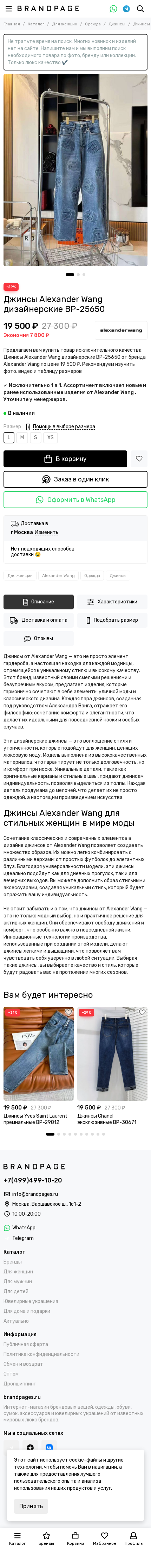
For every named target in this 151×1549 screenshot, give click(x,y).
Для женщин (64, 23)
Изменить (46, 532)
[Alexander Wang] (121, 330)
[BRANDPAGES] (48, 8)
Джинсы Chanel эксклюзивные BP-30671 (106, 1119)
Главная (12, 23)
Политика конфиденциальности (41, 1354)
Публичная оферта (26, 1344)
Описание (42, 602)
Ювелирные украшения (31, 1301)
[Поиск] (140, 9)
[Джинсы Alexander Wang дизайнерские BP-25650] (75, 170)
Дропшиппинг (20, 1384)
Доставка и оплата (44, 620)
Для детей (16, 1292)
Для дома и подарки (27, 1311)
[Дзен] (30, 1448)
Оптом (11, 1374)
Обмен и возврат (23, 1364)
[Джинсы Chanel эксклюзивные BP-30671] (112, 1054)
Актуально (16, 1321)
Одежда (93, 23)
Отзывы (43, 638)
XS (50, 438)
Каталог (36, 23)
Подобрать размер (116, 620)
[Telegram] (126, 9)
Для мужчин (18, 1282)
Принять (31, 1506)
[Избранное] (139, 458)
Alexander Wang (58, 575)
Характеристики (117, 602)
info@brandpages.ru (35, 1194)
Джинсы (117, 23)
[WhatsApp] (113, 9)
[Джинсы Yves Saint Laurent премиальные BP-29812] (39, 1054)
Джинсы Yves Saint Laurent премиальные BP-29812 (35, 1119)
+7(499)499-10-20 (33, 1180)
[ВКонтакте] (49, 1448)
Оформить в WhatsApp (81, 500)
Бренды (13, 1262)
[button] (70, 274)
